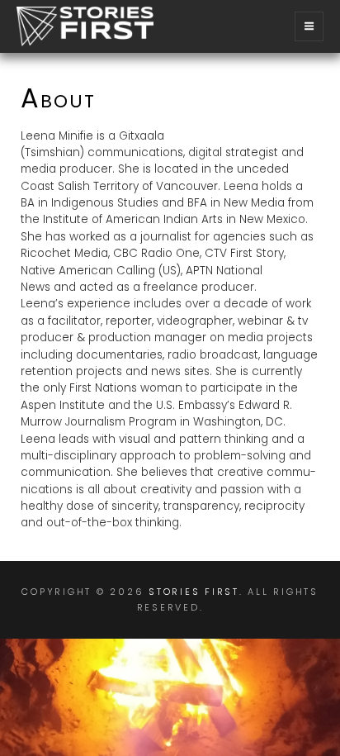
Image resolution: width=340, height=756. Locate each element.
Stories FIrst (194, 591)
